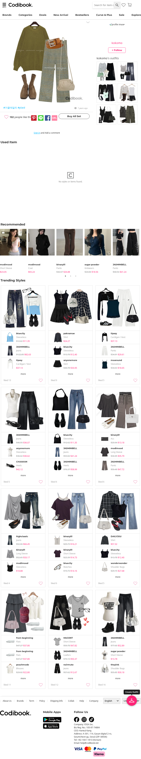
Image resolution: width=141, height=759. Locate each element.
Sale (121, 14)
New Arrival (60, 14)
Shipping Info (56, 700)
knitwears (89, 268)
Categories (25, 14)
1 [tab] (65, 276)
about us (7, 700)
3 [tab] (75, 276)
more (23, 373)
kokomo (117, 43)
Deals (42, 14)
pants (59, 268)
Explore (136, 14)
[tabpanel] (14, 250)
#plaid (21, 107)
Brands (6, 14)
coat (30, 268)
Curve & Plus (104, 14)
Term (31, 700)
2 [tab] (70, 276)
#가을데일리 (10, 107)
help (81, 700)
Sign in (37, 132)
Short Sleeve (6, 268)
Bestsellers (82, 14)
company (93, 700)
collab (71, 700)
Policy (42, 700)
